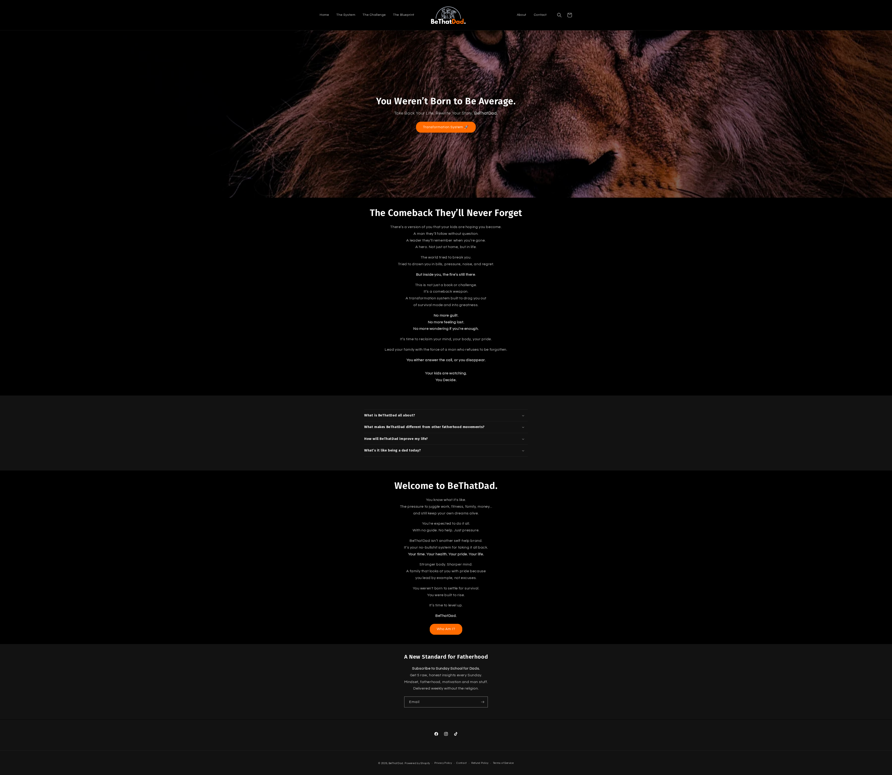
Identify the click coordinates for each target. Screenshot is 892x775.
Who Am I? (446, 629)
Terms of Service (503, 763)
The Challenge (374, 14)
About (521, 14)
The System (345, 14)
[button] (559, 15)
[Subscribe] (482, 702)
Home (324, 14)
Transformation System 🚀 (446, 127)
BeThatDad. (396, 763)
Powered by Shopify (417, 763)
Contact (540, 14)
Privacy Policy (443, 763)
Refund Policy (480, 763)
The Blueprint (403, 14)
